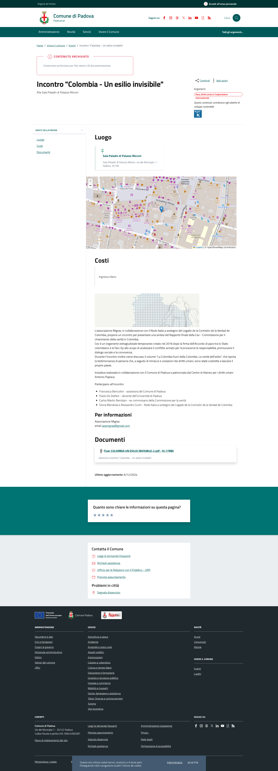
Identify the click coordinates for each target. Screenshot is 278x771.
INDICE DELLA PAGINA (46, 130)
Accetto (193, 763)
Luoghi (197, 674)
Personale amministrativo (48, 652)
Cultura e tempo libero (99, 668)
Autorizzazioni (95, 657)
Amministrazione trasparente (156, 726)
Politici (38, 657)
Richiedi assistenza (98, 746)
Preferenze (175, 763)
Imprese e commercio (99, 683)
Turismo (92, 704)
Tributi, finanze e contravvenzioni (105, 698)
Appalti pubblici (96, 652)
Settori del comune (45, 662)
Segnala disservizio (98, 739)
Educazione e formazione (101, 673)
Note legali (147, 739)
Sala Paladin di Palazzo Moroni (122, 156)
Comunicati (200, 642)
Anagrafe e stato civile (100, 647)
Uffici (37, 668)
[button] (236, 18)
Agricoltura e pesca (98, 637)
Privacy (145, 733)
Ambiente (93, 642)
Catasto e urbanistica (99, 662)
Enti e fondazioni (44, 642)
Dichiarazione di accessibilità (156, 746)
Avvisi (197, 637)
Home (40, 45)
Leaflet (199, 247)
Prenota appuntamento (100, 733)
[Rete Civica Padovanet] (112, 615)
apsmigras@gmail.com (116, 426)
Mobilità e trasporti (98, 688)
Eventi (72, 45)
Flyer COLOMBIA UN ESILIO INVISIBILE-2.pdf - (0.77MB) (139, 451)
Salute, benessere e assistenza (104, 693)
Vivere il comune (56, 45)
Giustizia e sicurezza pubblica (103, 678)
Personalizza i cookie (46, 762)
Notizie (197, 647)
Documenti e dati (44, 637)
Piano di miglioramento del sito (51, 740)
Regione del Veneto (47, 3)
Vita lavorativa (95, 709)
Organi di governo (44, 647)
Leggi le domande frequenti (102, 726)
